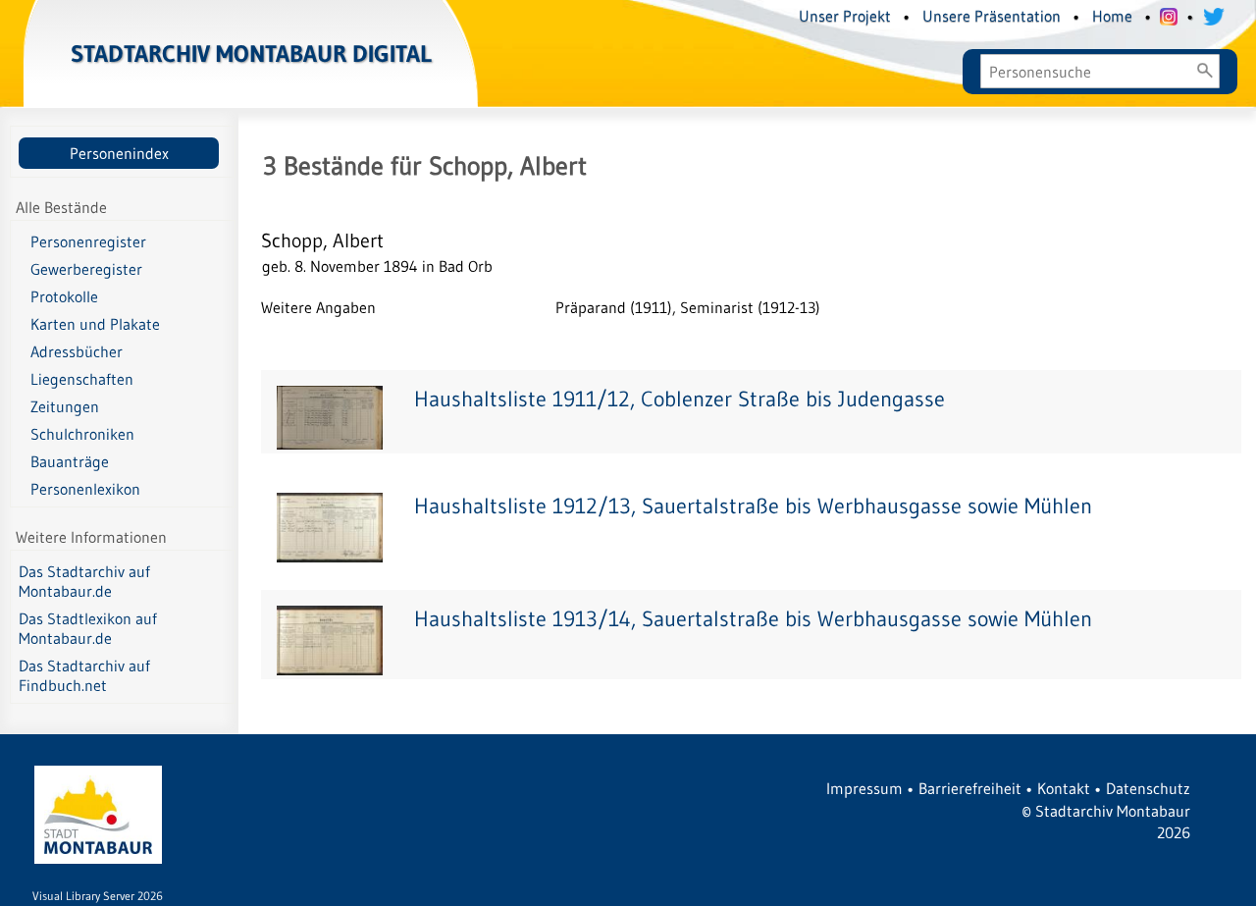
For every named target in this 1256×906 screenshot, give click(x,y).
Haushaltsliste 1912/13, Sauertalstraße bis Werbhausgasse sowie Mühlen (753, 506)
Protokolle (64, 296)
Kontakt (1063, 788)
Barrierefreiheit (969, 788)
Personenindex (119, 153)
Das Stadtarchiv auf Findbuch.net (84, 675)
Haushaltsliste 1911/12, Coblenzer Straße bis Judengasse (679, 399)
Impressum (864, 788)
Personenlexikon (85, 489)
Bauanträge (69, 461)
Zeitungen (64, 406)
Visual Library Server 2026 (97, 895)
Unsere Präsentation (991, 16)
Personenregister (88, 241)
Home (1112, 16)
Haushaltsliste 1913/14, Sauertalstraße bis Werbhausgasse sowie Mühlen (753, 619)
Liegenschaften (81, 379)
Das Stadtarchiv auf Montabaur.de (84, 581)
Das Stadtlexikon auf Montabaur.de (88, 628)
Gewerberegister (86, 269)
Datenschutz (1148, 788)
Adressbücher (76, 351)
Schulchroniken (82, 434)
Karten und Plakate (95, 324)
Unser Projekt (845, 16)
